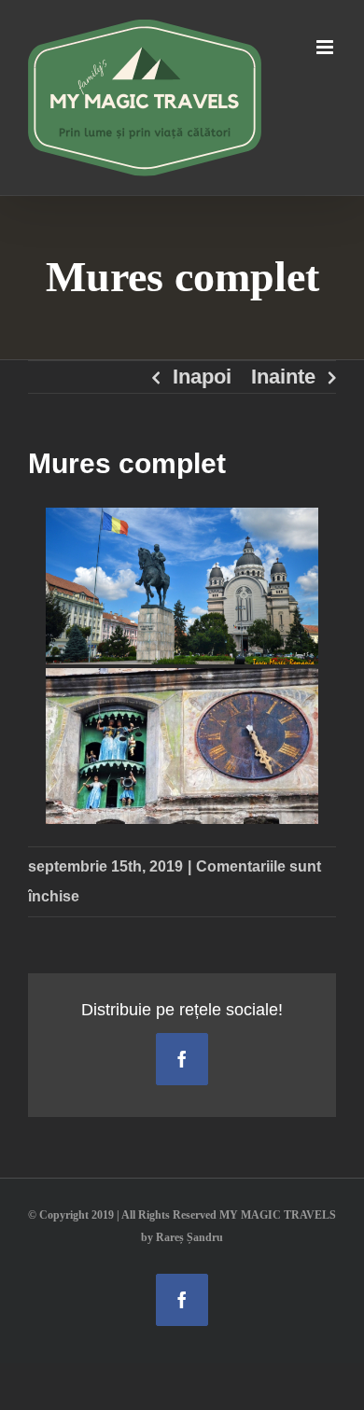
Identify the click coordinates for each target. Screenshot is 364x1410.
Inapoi (202, 376)
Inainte (283, 376)
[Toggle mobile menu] (326, 47)
